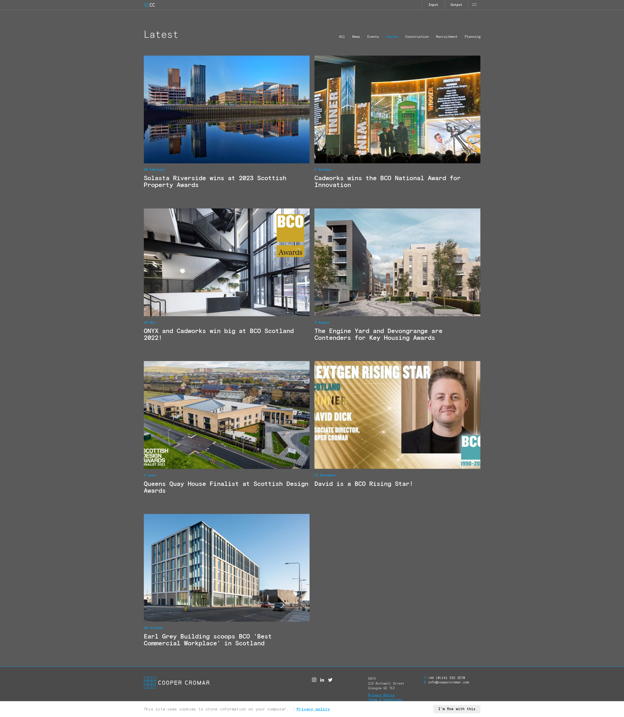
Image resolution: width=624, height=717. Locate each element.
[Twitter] (330, 680)
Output (456, 5)
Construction (417, 37)
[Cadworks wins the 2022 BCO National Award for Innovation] (397, 123)
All (342, 37)
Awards (392, 37)
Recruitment (447, 37)
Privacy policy (313, 709)
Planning (472, 37)
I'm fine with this (457, 709)
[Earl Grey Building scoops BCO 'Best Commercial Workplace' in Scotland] (226, 582)
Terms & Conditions (385, 700)
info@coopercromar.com (446, 682)
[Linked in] (322, 680)
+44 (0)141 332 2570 (444, 678)
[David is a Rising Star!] (397, 429)
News (356, 37)
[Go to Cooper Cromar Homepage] (150, 5)
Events (373, 37)
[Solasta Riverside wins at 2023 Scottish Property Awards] (226, 123)
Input (433, 5)
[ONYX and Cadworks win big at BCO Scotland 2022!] (226, 276)
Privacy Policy (381, 695)
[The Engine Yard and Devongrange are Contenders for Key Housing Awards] (397, 276)
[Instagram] (314, 680)
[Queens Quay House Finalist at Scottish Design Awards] (226, 429)
